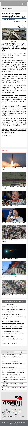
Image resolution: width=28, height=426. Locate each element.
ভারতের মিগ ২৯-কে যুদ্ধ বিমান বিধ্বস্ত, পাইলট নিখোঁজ (13, 309)
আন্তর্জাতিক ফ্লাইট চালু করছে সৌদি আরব (10, 343)
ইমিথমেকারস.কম (14, 424)
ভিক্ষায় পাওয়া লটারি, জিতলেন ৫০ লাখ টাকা (11, 321)
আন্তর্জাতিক (10, 9)
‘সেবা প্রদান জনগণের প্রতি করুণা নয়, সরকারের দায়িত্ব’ (13, 370)
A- (20, 26)
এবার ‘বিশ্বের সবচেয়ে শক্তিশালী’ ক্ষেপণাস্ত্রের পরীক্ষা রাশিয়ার (14, 377)
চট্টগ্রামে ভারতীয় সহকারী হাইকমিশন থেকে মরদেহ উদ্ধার (13, 372)
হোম (5, 9)
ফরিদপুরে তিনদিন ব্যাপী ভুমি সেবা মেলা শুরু (11, 374)
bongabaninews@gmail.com (14, 414)
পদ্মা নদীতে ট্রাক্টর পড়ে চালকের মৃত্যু (9, 367)
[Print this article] (18, 26)
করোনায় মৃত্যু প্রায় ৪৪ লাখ (7, 312)
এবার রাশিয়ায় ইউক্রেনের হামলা (9, 304)
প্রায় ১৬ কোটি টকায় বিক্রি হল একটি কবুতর (11, 314)
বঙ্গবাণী (8, 422)
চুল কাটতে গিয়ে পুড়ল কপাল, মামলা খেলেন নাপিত (13, 334)
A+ (25, 26)
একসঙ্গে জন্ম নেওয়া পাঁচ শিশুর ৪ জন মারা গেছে (11, 354)
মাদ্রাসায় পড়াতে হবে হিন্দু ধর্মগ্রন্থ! (9, 307)
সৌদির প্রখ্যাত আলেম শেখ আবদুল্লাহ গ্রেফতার (12, 329)
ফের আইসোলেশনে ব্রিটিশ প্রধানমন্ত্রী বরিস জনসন (12, 326)
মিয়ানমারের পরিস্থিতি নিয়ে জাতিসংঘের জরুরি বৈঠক (13, 324)
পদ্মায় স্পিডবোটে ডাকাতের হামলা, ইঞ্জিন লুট (11, 361)
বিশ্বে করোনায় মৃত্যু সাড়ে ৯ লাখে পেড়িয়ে (10, 331)
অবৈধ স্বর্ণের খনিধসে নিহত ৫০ (8, 336)
